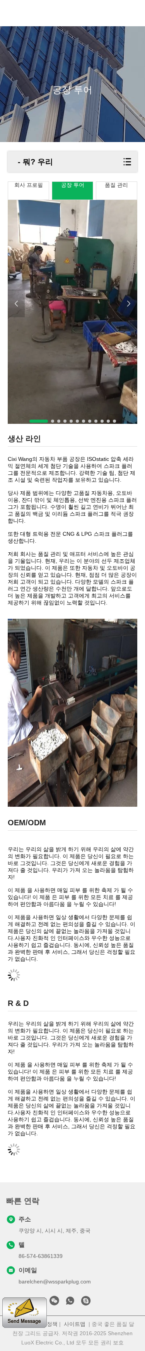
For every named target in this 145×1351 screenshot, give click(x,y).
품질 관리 (116, 185)
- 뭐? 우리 (35, 161)
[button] (38, 421)
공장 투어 (72, 185)
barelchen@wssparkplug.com (55, 1281)
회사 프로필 (28, 185)
